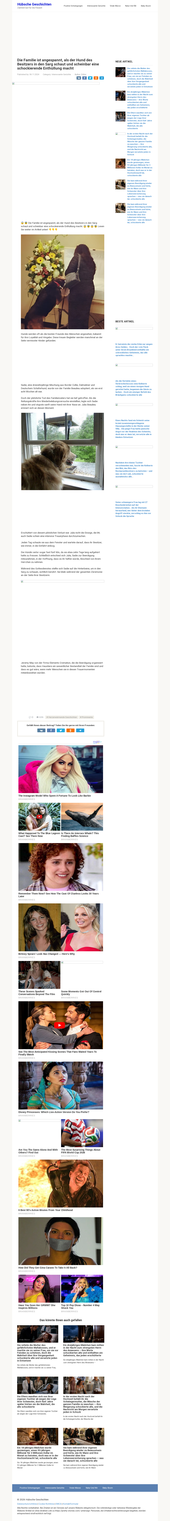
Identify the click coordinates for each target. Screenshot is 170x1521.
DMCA (58, 1504)
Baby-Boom (146, 6)
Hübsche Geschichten (34, 4)
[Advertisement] (85, 33)
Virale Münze (115, 6)
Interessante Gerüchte (96, 6)
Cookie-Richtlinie (46, 1504)
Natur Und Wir (130, 6)
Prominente (87, 717)
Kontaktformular (70, 1504)
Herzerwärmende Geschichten (62, 717)
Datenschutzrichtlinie (27, 1504)
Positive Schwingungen (73, 6)
